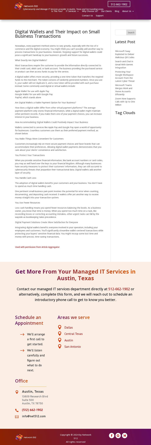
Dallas (68, 327)
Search (131, 32)
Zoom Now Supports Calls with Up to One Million (125, 101)
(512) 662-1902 (32, 410)
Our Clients (106, 11)
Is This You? (57, 11)
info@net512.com (34, 416)
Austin (68, 340)
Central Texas (73, 334)
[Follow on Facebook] (111, 435)
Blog (117, 11)
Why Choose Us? (90, 11)
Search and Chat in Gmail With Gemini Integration (124, 64)
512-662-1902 (119, 4)
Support (100, 16)
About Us (126, 11)
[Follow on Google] (118, 435)
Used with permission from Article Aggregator (37, 247)
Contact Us (87, 16)
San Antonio (72, 347)
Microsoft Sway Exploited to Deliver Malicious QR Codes (124, 54)
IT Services (71, 11)
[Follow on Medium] (124, 435)
